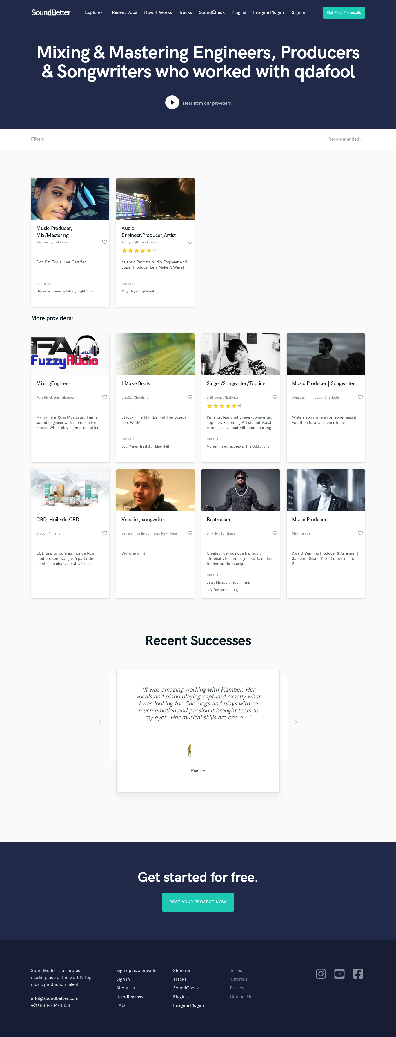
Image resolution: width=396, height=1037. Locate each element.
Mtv (124, 291)
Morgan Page (217, 446)
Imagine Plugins (269, 12)
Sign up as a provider (137, 970)
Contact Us (241, 997)
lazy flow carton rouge (223, 590)
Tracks (185, 12)
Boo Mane (129, 446)
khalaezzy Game (48, 291)
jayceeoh (236, 446)
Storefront (183, 970)
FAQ (120, 1005)
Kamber (198, 770)
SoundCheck (212, 12)
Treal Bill (145, 446)
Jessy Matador (218, 582)
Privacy (237, 988)
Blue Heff (162, 446)
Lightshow (85, 291)
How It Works (158, 12)
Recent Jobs (124, 12)
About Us (125, 988)
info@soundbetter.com (54, 998)
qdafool (69, 291)
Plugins (239, 12)
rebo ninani (240, 582)
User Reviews (129, 997)
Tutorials (239, 979)
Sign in (298, 12)
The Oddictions (257, 446)
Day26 (134, 291)
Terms (236, 970)
